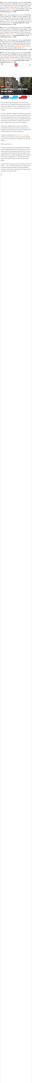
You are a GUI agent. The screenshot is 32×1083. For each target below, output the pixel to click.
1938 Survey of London (21, 135)
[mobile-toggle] (2, 65)
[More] (29, 97)
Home (2, 75)
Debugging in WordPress (10, 8)
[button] (29, 65)
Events (5, 75)
